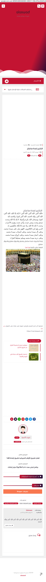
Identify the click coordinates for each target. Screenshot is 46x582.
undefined (17, 441)
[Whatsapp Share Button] (19, 419)
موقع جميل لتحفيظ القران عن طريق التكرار (18, 346)
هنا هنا (27, 247)
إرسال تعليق (37, 503)
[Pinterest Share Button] (26, 419)
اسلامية (26, 145)
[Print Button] (11, 419)
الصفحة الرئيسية (35, 145)
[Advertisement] (23, 42)
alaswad (23, 12)
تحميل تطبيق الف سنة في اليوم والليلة (18, 355)
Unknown (29, 510)
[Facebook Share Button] (34, 419)
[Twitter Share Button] (30, 419)
